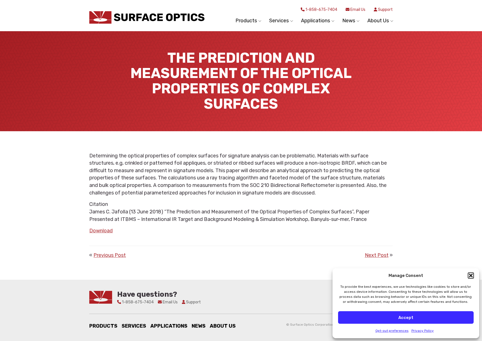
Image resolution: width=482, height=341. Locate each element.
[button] (471, 275)
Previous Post (109, 255)
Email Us (357, 9)
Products (103, 326)
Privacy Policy (422, 331)
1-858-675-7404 (321, 9)
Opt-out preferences (392, 331)
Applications (168, 326)
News (199, 326)
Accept (405, 317)
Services (134, 326)
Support (385, 9)
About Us (223, 326)
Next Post (377, 255)
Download (101, 231)
